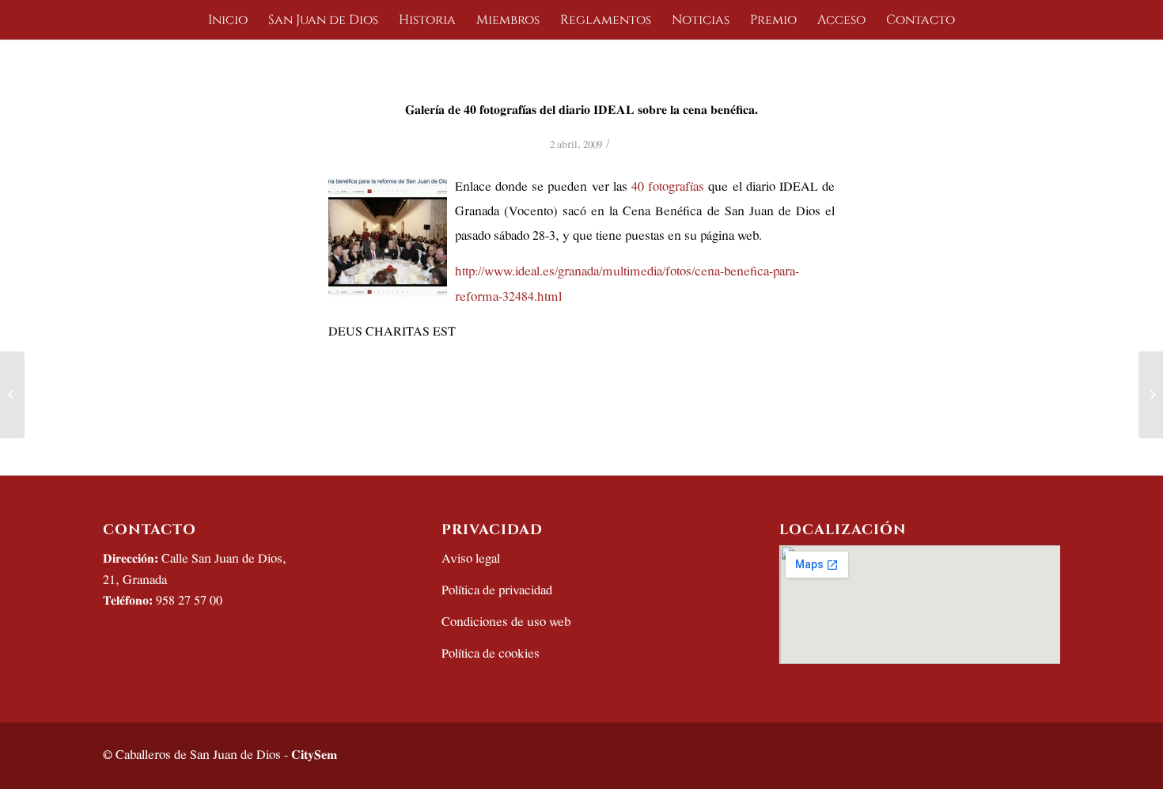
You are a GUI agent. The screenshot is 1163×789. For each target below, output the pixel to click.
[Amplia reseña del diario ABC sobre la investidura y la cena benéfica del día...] (12, 394)
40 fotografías (665, 187)
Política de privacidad (496, 590)
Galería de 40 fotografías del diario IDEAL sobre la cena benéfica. (581, 110)
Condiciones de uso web (505, 622)
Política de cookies (490, 654)
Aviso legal (470, 559)
